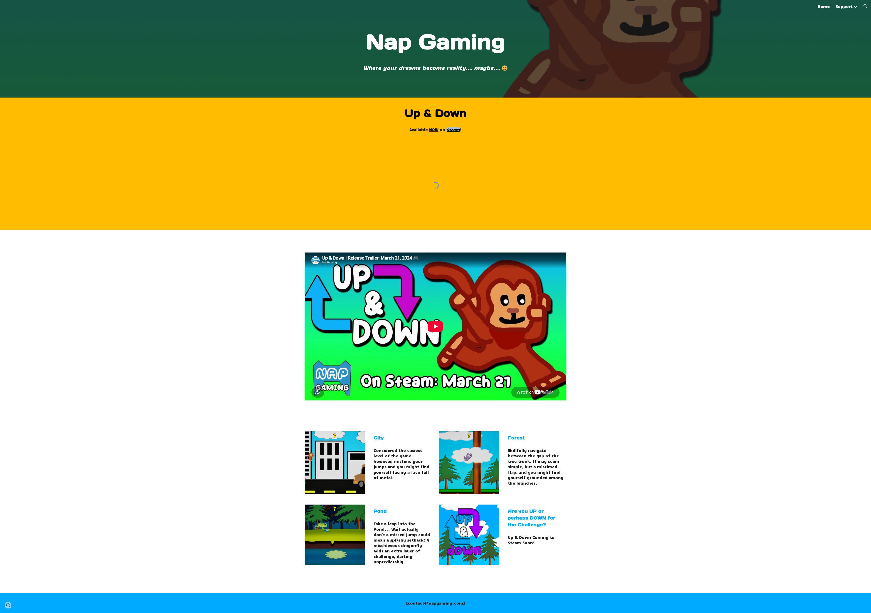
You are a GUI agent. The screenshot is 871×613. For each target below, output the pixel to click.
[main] (435, 42)
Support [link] (844, 6)
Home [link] (824, 6)
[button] (865, 6)
